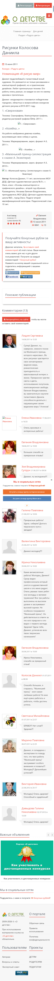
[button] (27, 481)
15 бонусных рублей (36, 485)
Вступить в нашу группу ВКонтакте (27, 499)
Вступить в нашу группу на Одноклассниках (27, 492)
